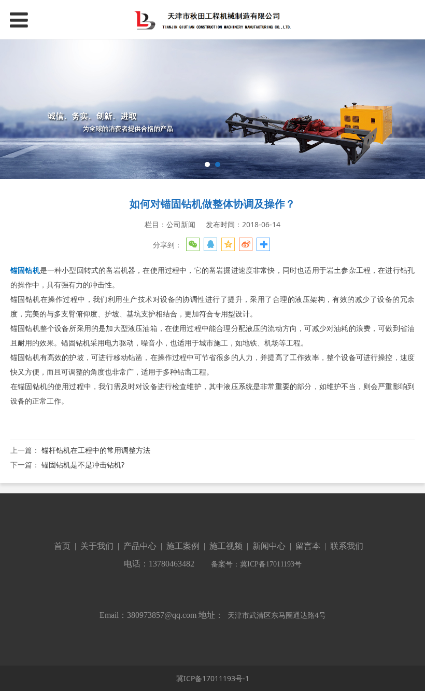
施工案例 (182, 546)
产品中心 (140, 546)
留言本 (307, 546)
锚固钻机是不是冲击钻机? (82, 464)
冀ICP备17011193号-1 (212, 678)
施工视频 (226, 546)
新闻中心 (269, 546)
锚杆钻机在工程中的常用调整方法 (95, 450)
